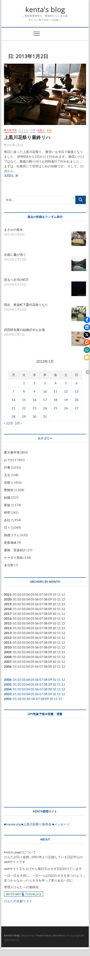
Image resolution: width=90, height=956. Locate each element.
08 (46, 599)
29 (24, 416)
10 (45, 391)
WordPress (59, 935)
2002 (8, 699)
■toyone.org (12, 824)
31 (45, 416)
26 (66, 408)
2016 (8, 618)
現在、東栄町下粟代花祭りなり (26, 304)
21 (13, 408)
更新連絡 (10, 542)
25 (55, 408)
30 (34, 416)
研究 (7, 512)
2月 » (18, 423)
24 (45, 408)
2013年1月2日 (14, 145)
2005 (8, 684)
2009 (8, 652)
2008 (8, 657)
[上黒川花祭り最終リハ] (45, 94)
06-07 (35, 699)
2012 (8, 637)
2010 (8, 647)
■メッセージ (61, 824)
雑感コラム (12, 535)
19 (66, 400)
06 (37, 599)
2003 (8, 694)
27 (76, 408)
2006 (8, 666)
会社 (7, 520)
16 (34, 400)
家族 (49, 130)
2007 (8, 661)
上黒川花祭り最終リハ (27, 137)
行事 (32, 130)
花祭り (41, 130)
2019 (8, 604)
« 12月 (8, 423)
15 (24, 400)
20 (76, 400)
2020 (8, 599)
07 (41, 599)
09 (50, 599)
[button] (87, 320)
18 (55, 400)
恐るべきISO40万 (16, 279)
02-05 (26, 699)
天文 (7, 475)
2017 (8, 613)
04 (28, 594)
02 (19, 594)
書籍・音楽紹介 (15, 550)
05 (32, 594)
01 (15, 594)
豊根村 (8, 490)
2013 (8, 633)
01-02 (17, 699)
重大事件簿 (10, 130)
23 (34, 408)
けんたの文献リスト (18, 901)
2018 (8, 609)
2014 (8, 628)
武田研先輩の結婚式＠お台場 (24, 330)
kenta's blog (45, 9)
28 (13, 416)
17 (45, 400)
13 (76, 391)
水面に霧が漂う (15, 254)
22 (24, 408)
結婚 (7, 497)
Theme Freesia (43, 935)
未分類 (8, 565)
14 (13, 400)
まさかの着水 (13, 229)
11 (55, 391)
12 (66, 391)
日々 (7, 527)
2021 (8, 594)
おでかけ (23, 130)
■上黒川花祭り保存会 (36, 824)
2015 (8, 623)
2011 (8, 642)
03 (24, 594)
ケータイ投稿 (13, 557)
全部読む (10, 175)
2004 (8, 689)
